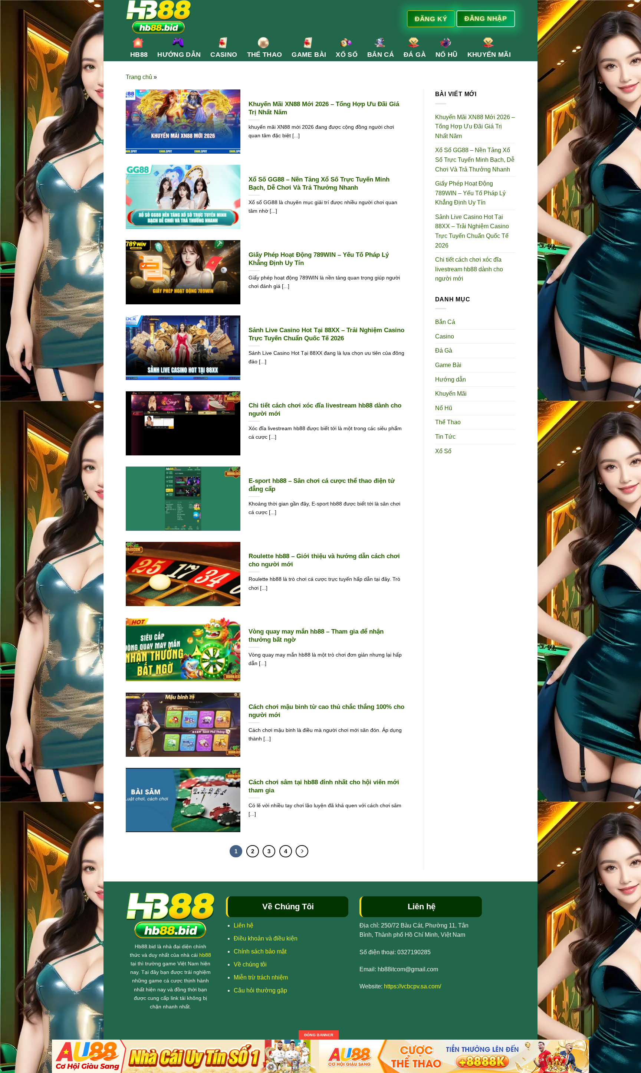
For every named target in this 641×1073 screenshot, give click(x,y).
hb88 (205, 955)
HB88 (139, 54)
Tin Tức (445, 437)
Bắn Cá (380, 54)
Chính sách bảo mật (260, 951)
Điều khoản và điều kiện (266, 938)
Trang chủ (139, 77)
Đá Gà (415, 54)
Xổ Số (347, 54)
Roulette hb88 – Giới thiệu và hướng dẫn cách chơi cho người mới (324, 560)
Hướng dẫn (179, 54)
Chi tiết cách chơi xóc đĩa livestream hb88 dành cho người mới (325, 409)
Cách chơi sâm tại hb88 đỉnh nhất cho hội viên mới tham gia (324, 786)
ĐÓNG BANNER (318, 1035)
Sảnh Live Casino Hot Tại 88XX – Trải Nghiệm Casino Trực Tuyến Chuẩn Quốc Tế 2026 (326, 334)
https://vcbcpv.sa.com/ (412, 986)
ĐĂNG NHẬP (486, 18)
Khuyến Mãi (489, 54)
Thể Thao (264, 54)
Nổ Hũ (446, 54)
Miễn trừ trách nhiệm (261, 977)
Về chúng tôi (250, 964)
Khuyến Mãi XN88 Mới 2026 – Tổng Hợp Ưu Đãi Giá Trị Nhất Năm (324, 108)
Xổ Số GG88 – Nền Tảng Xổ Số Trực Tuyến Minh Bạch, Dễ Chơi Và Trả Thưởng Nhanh (319, 183)
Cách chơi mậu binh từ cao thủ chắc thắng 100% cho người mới (326, 711)
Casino (223, 54)
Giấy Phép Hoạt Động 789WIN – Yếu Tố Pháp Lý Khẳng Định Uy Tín (319, 258)
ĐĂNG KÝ (431, 18)
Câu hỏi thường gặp (260, 990)
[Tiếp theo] (302, 851)
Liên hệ (243, 925)
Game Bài (309, 54)
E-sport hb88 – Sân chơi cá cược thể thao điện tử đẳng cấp (322, 485)
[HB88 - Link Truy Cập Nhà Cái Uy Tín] (249, 16)
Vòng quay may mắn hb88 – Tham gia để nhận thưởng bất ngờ (316, 635)
